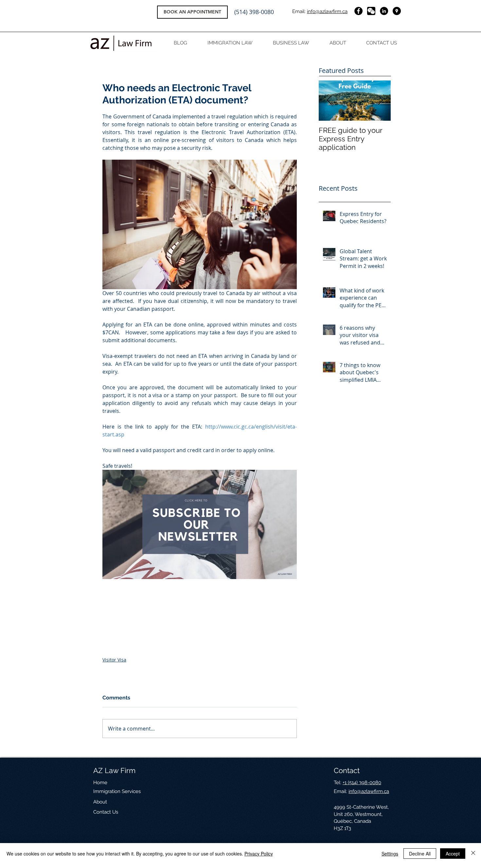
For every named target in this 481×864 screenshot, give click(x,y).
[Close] (473, 853)
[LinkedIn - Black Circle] (384, 11)
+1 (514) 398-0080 (362, 782)
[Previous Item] (329, 101)
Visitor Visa (114, 660)
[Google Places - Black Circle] (397, 11)
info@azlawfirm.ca (327, 11)
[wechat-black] (371, 11)
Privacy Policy (258, 853)
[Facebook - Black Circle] (358, 11)
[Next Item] (380, 101)
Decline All (420, 853)
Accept (453, 853)
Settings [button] (390, 853)
